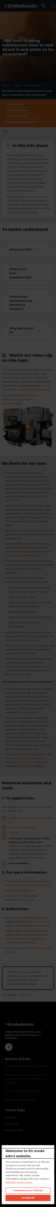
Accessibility (10, 1117)
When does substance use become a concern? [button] (20, 303)
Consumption (33, 85)
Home (5, 85)
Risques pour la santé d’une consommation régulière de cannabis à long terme (26, 938)
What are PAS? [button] (21, 249)
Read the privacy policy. (19, 1182)
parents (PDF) (24, 890)
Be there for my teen (17, 116)
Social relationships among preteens (26, 1066)
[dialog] (28, 1174)
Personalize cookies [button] (14, 1130)
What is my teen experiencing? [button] (20, 273)
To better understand (17, 110)
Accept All (28, 1197)
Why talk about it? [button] (21, 330)
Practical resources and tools (21, 122)
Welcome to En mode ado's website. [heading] (24, 1153)
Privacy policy (11, 1123)
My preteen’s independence (21, 1100)
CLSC (13, 833)
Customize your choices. (28, 1190)
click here (26, 899)
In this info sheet (15, 104)
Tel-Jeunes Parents (22, 827)
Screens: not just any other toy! (22, 1091)
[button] (43, 5)
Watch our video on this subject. (28, 389)
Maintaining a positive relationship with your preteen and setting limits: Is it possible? (27, 1078)
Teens (17, 85)
